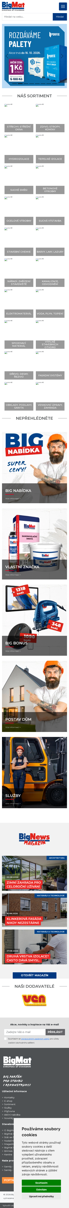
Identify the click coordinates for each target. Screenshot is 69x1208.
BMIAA (8, 1151)
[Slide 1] (20, 84)
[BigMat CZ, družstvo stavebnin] (17, 1061)
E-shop (8, 1101)
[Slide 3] (31, 84)
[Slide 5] (43, 84)
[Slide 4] (37, 84)
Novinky (8, 1118)
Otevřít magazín (34, 975)
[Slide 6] (48, 84)
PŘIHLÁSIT (55, 1032)
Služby (8, 1107)
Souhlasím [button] (41, 1182)
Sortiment (9, 1104)
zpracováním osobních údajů (35, 1038)
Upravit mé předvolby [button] (41, 1196)
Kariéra (8, 1154)
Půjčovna (9, 1111)
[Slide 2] (26, 84)
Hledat (60, 16)
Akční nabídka (12, 1114)
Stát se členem (12, 1137)
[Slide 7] (54, 84)
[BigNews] (34, 839)
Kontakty (9, 1097)
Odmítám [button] (41, 1189)
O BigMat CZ (11, 1130)
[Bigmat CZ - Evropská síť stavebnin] (13, 6)
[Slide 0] (14, 84)
